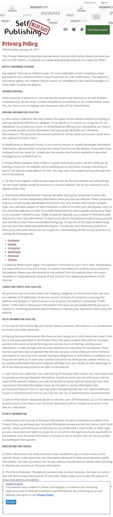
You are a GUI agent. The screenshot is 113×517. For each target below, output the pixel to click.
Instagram (14, 248)
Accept (11, 501)
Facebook (13, 240)
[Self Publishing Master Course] (82, 29)
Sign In (104, 2)
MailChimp (14, 252)
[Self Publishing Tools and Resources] (65, 29)
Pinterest (13, 255)
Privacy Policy (45, 494)
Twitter (12, 259)
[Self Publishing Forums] (73, 29)
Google (12, 244)
